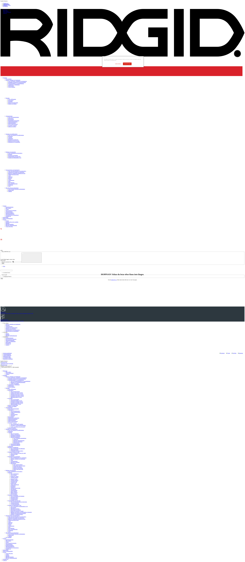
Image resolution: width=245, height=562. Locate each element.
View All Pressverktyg (15, 391)
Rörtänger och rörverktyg (11, 328)
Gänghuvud (15, 439)
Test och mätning (11, 387)
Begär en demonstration (8, 551)
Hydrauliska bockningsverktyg (17, 450)
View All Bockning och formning (17, 496)
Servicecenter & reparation (11, 339)
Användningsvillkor (7, 357)
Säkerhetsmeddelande (10, 340)
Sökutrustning (11, 385)
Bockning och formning (13, 495)
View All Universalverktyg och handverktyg (17, 516)
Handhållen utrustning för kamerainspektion (17, 378)
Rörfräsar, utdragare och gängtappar (18, 458)
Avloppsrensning (9, 326)
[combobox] (6, 270)
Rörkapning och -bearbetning (14, 456)
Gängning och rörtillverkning (11, 327)
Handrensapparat (14, 414)
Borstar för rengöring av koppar (17, 511)
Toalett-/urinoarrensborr (15, 412)
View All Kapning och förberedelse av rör (19, 506)
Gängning (10, 432)
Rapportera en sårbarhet (8, 358)
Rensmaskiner (11, 416)
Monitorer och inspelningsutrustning (18, 382)
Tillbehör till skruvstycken (13, 520)
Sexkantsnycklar (14, 481)
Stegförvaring (11, 535)
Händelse (7, 334)
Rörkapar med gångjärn (18, 468)
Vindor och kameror (15, 383)
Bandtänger (13, 487)
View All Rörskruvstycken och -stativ (18, 453)
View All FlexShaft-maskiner (17, 424)
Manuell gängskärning (15, 437)
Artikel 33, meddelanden (11, 341)
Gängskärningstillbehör (15, 445)
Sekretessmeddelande (7, 353)
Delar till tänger (14, 493)
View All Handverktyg (15, 411)
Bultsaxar (10, 523)
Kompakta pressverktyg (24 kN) (17, 395)
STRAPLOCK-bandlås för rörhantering (16, 517)
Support (4, 538)
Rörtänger (10, 472)
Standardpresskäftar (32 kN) (16, 400)
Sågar (12, 460)
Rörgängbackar (16, 442)
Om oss (7, 333)
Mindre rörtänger (14, 492)
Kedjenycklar (13, 483)
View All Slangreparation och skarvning (19, 501)
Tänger (9, 524)
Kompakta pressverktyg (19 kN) (17, 396)
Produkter (5, 375)
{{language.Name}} (7, 276)
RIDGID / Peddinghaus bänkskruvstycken (16, 519)
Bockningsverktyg (14, 497)
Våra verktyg (5, 323)
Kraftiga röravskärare (17, 466)
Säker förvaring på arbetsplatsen (12, 331)
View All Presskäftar (15, 399)
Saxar (9, 531)
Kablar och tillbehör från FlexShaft (18, 426)
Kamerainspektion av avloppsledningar (16, 380)
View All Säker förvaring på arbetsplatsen (16, 534)
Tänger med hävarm (15, 484)
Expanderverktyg (14, 499)
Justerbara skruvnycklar (15, 488)
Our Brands (5, 6)
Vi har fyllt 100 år (9, 553)
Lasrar (9, 521)
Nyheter (7, 554)
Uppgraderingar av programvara (12, 547)
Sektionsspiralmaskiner (12, 419)
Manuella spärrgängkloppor (18, 440)
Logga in (7, 344)
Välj (1, 278)
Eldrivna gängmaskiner (15, 434)
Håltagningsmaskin (14, 449)
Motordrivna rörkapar (15, 462)
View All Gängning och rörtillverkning (16, 430)
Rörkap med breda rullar (18, 469)
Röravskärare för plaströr (16, 509)
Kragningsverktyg (14, 498)
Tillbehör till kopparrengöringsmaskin (18, 513)
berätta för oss (114, 279)
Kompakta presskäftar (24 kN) (17, 401)
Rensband (13, 415)
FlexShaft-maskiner (12, 422)
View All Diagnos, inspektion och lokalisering (17, 377)
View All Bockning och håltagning (18, 448)
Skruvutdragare (11, 528)
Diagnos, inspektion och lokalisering (13, 324)
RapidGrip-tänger (14, 476)
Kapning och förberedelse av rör (14, 505)
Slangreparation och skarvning (14, 500)
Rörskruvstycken (14, 454)
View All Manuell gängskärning (19, 438)
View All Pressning (12, 389)
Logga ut (5, 13)
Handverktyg (10, 409)
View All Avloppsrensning (13, 408)
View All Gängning (15, 433)
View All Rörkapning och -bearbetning (18, 457)
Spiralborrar (10, 530)
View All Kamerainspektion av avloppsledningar (20, 381)
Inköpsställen (8, 342)
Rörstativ (12, 455)
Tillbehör (10, 536)
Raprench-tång (14, 478)
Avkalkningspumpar (15, 503)
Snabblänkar (5, 336)
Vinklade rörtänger (14, 477)
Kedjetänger (13, 485)
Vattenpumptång (14, 490)
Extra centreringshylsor (12, 529)
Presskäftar (10, 398)
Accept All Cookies (127, 63)
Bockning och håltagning (13, 447)
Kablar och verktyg (12, 427)
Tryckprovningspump (15, 504)
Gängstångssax (11, 526)
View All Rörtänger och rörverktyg (15, 471)
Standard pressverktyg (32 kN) (17, 393)
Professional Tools (6, 5)
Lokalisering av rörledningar (14, 384)
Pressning (8, 325)
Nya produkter (8, 537)
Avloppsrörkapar (14, 461)
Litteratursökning (9, 544)
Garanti (7, 542)
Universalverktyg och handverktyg (13, 330)
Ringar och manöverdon (13, 405)
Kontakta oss (8, 343)
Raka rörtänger (14, 475)
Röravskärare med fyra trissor (19, 465)
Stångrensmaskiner (12, 420)
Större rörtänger (14, 491)
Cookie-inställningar (7, 355)
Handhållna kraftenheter (15, 436)
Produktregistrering (9, 338)
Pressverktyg (10, 390)
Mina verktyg (5, 11)
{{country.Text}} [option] (6, 272)
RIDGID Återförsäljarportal (11, 335)
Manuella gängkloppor (17, 441)
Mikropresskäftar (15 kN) (16, 404)
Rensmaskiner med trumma (13, 417)
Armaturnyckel (14, 482)
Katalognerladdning (10, 545)
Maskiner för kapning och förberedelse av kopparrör (21, 512)
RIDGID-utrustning (10, 556)
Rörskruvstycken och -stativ (13, 452)
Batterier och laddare (12, 406)
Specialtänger (13, 489)
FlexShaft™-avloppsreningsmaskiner (18, 425)
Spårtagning (10, 446)
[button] (122, 1)
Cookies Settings (118, 63)
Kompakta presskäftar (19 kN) (17, 403)
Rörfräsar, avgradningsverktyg (17, 514)
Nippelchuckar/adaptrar (15, 444)
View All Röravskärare (18, 464)
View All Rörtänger (15, 473)
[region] (123, 61)
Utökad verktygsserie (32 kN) (17, 392)
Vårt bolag (5, 332)
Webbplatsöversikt (6, 356)
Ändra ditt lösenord (7, 12)
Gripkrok (12, 413)
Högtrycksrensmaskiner (13, 421)
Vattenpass (10, 522)
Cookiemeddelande (7, 354)
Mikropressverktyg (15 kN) (16, 397)
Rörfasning (10, 431)
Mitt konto (5, 9)
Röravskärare (13, 463)
